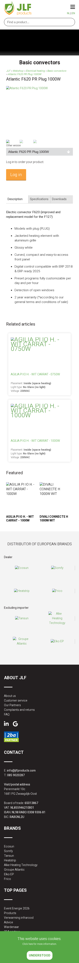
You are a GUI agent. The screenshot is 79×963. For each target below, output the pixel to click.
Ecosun (9, 846)
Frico (7, 879)
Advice (8, 922)
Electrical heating (35, 71)
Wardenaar (11, 927)
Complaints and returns (19, 710)
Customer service (15, 700)
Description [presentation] (15, 199)
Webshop (18, 71)
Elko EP (9, 874)
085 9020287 (16, 775)
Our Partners (12, 705)
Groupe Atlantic (14, 869)
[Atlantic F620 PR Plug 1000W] (27, 88)
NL (68, 13)
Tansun (9, 856)
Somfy (8, 851)
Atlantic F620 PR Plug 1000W (24, 74)
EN (73, 13)
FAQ (6, 714)
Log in (16, 175)
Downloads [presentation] (59, 199)
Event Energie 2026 (16, 908)
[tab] (17, 199)
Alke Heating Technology (20, 865)
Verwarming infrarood (18, 918)
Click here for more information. (39, 944)
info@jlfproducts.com (21, 770)
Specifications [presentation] (39, 199)
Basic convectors (56, 71)
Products (10, 913)
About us (10, 696)
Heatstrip (10, 860)
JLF (8, 71)
